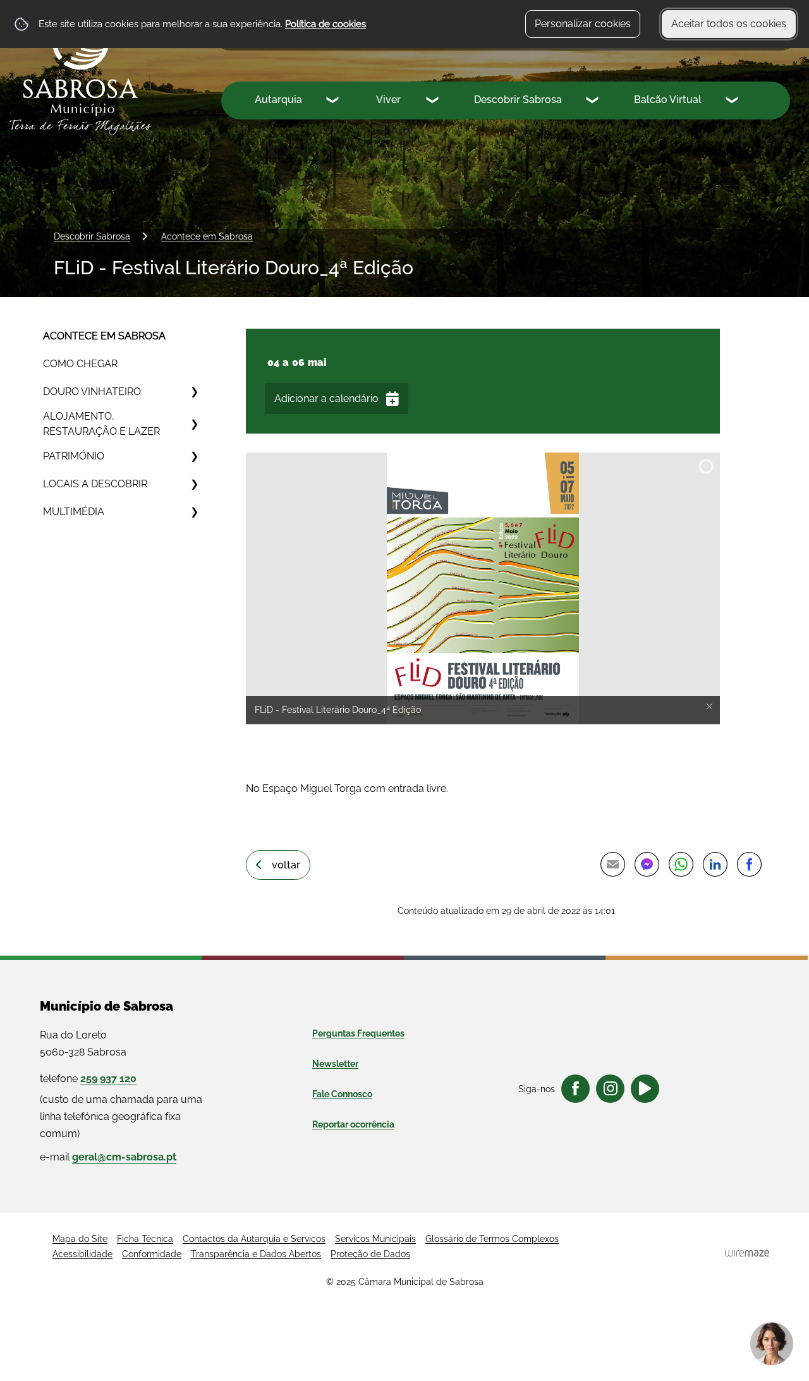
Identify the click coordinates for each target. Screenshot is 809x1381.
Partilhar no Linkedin (715, 864)
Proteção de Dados (370, 1254)
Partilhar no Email (612, 864)
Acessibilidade (82, 1254)
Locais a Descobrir (95, 484)
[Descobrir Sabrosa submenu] (593, 101)
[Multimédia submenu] (194, 512)
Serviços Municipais (375, 1239)
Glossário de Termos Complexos (492, 1239)
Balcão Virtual (668, 100)
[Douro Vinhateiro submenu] (194, 392)
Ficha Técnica (145, 1239)
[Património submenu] (194, 456)
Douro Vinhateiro (92, 392)
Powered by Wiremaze (747, 1253)
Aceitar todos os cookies (728, 24)
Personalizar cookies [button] (583, 24)
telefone (88, 1079)
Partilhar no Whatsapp (681, 864)
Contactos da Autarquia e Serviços (254, 1239)
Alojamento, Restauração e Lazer (101, 423)
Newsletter (335, 1064)
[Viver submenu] (433, 101)
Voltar (286, 865)
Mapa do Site (79, 1239)
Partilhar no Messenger (646, 864)
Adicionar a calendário (326, 398)
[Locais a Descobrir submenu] (194, 484)
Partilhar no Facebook (749, 864)
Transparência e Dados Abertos (256, 1254)
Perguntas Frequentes (358, 1033)
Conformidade (151, 1254)
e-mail (108, 1157)
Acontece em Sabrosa (207, 236)
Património (73, 456)
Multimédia (73, 512)
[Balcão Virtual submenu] (733, 101)
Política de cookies (325, 24)
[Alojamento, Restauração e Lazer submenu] (194, 424)
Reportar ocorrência (353, 1124)
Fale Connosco (342, 1094)
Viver (388, 100)
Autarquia (278, 100)
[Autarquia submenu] (334, 101)
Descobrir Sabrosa (518, 100)
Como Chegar (80, 364)
